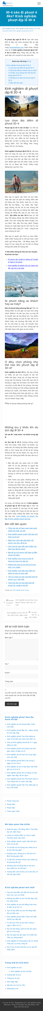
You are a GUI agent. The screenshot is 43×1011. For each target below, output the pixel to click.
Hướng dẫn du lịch (14, 975)
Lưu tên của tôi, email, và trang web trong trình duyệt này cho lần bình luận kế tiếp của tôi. (21, 695)
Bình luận (9, 638)
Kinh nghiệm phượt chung (21, 590)
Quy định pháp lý (30, 1004)
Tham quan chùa (13, 811)
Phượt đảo (11, 808)
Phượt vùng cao (13, 801)
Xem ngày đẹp (12, 982)
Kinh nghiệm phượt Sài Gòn (20, 519)
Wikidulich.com (12, 989)
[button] (39, 3)
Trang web (9, 681)
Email (7, 673)
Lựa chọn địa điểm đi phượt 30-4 (21, 68)
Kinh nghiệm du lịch (14, 967)
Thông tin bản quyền (18, 1004)
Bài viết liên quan (15, 83)
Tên (7, 664)
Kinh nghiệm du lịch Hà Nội (21, 971)
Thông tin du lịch (13, 978)
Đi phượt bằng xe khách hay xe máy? (22, 70)
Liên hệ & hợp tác (23, 1007)
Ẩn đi (28, 61)
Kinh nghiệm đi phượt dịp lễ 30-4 (18, 65)
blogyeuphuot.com (16, 47)
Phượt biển (11, 804)
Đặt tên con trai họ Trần (16, 985)
